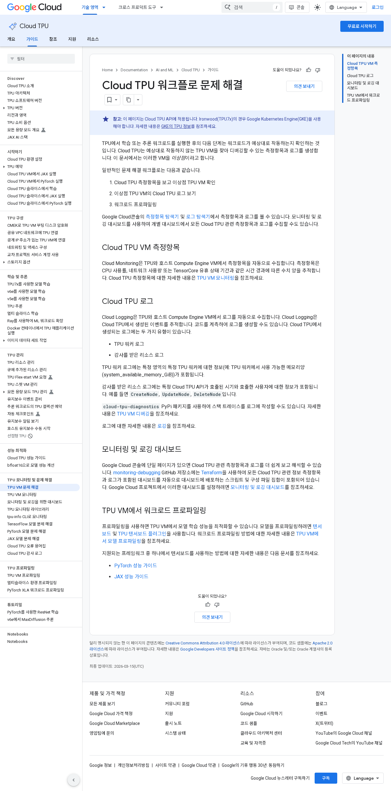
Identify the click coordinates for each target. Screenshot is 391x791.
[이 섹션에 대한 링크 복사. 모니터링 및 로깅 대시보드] (187, 450)
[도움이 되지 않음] (317, 70)
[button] (40, 108)
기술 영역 (90, 7)
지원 (72, 39)
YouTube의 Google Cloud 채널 (344, 733)
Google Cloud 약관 (199, 765)
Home (107, 70)
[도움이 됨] (308, 70)
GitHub (246, 703)
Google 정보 (101, 765)
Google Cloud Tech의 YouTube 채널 (349, 743)
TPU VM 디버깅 (133, 414)
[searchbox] (41, 59)
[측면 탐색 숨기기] (74, 780)
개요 (11, 39)
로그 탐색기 (198, 217)
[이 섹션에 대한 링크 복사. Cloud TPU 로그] (159, 302)
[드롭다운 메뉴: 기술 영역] (105, 7)
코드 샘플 (248, 723)
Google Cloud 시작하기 (261, 713)
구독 (326, 778)
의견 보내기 (304, 86)
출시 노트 (173, 723)
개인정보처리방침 (133, 765)
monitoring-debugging (136, 473)
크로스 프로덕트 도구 (137, 7)
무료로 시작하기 (362, 26)
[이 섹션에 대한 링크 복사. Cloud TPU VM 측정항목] (186, 248)
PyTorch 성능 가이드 (135, 566)
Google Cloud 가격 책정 (111, 713)
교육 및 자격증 (253, 743)
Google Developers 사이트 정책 (207, 649)
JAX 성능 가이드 (131, 577)
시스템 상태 (175, 733)
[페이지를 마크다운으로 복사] (128, 100)
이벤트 (321, 713)
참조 (53, 39)
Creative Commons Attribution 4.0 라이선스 (203, 643)
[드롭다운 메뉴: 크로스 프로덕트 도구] (163, 7)
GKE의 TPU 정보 (176, 126)
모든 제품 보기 (102, 703)
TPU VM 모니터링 (215, 278)
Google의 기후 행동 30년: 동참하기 (253, 765)
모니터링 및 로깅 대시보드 (258, 487)
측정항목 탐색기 (162, 217)
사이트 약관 (165, 765)
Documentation (134, 70)
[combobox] (252, 7)
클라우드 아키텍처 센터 (261, 733)
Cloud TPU (34, 26)
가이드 (32, 39)
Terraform (211, 473)
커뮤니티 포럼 (177, 703)
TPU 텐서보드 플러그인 (142, 534)
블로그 (321, 703)
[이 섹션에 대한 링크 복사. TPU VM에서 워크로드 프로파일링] (212, 511)
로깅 (161, 426)
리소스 (93, 39)
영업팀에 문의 (102, 733)
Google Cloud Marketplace (115, 723)
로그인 (378, 7)
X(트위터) (324, 723)
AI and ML (165, 70)
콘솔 (301, 7)
